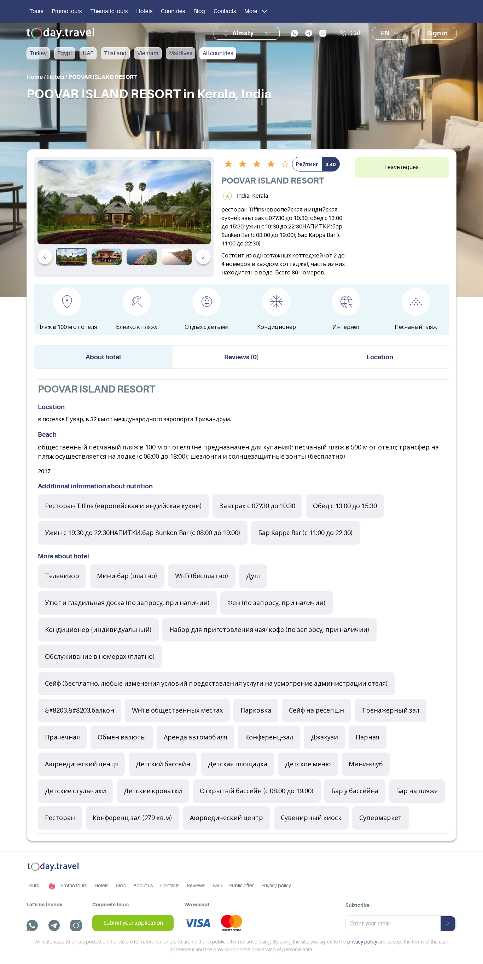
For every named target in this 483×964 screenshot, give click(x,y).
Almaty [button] (243, 33)
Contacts (225, 11)
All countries (218, 53)
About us (143, 885)
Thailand (115, 53)
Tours (36, 11)
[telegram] (309, 33)
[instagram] (323, 33)
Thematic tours (109, 11)
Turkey (38, 53)
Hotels (144, 11)
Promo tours (67, 11)
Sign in (437, 33)
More (250, 11)
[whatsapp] (294, 33)
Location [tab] (379, 357)
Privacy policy (276, 885)
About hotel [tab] (103, 357)
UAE (88, 53)
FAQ (217, 885)
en (385, 33)
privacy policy (362, 942)
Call (356, 33)
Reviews (196, 885)
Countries (173, 11)
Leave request (402, 167)
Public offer (241, 885)
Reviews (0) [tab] (241, 357)
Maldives (180, 53)
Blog (199, 11)
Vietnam (147, 53)
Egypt (64, 53)
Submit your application (133, 923)
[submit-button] (448, 923)
